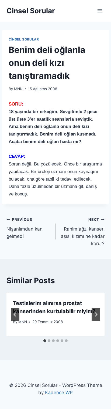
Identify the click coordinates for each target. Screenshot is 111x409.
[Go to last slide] (15, 314)
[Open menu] (100, 10)
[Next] (96, 314)
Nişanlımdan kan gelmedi (24, 228)
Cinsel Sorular (24, 39)
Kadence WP (59, 392)
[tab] (44, 340)
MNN (18, 89)
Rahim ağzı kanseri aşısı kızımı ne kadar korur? (83, 231)
